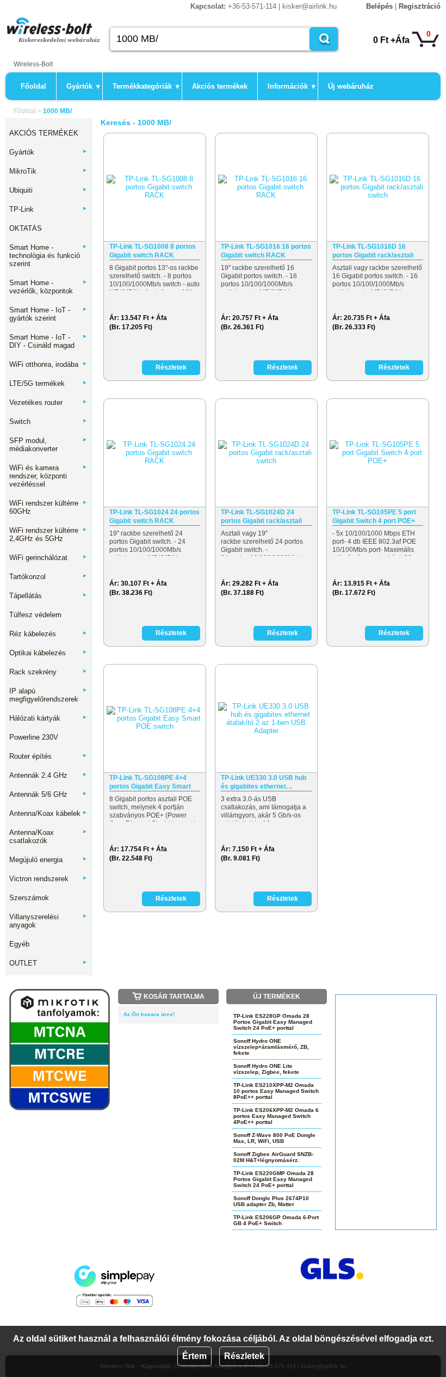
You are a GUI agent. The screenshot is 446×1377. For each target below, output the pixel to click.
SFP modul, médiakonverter (48, 445)
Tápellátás (48, 596)
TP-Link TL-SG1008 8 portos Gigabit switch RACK (152, 251)
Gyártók (83, 86)
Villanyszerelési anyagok (48, 921)
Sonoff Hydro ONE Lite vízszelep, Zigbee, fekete (266, 1069)
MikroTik (48, 171)
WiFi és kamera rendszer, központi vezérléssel (48, 476)
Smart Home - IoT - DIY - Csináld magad (48, 341)
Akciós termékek (219, 86)
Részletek (244, 1356)
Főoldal (33, 86)
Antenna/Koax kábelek (48, 813)
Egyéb (19, 944)
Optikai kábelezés (48, 653)
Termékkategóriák (146, 86)
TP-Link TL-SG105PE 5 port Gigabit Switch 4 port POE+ (374, 516)
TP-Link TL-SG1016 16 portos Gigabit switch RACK (266, 251)
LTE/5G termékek (48, 383)
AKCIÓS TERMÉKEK (43, 133)
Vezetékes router (48, 402)
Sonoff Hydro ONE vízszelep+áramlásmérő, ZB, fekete (271, 1047)
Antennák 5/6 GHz (48, 794)
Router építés (48, 756)
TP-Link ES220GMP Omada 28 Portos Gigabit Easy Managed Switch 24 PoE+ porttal (273, 1179)
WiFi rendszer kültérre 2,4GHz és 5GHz (48, 534)
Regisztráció (420, 6)
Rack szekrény (48, 672)
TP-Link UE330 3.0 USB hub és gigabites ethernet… (263, 782)
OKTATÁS (25, 228)
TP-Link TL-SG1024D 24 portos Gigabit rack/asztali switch (261, 516)
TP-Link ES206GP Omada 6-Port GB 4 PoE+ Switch (276, 1220)
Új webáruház (351, 86)
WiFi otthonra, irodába (48, 364)
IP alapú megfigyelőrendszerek (48, 695)
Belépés (379, 6)
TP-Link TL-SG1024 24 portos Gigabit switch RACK (154, 516)
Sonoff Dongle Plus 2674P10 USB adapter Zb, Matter (271, 1201)
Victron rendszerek (48, 879)
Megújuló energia (48, 860)
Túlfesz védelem (35, 615)
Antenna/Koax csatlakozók (48, 836)
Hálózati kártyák (48, 718)
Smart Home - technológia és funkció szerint (48, 255)
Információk (291, 86)
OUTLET (48, 963)
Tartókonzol (48, 577)
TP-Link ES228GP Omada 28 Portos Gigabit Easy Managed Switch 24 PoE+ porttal (272, 1022)
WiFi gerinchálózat (48, 558)
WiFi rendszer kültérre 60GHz (48, 507)
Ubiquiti (48, 190)
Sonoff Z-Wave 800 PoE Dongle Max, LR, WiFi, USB (274, 1138)
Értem (194, 1356)
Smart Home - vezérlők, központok (48, 287)
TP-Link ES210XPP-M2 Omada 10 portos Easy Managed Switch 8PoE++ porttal (276, 1091)
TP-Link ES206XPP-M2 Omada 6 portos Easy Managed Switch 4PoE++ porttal (276, 1116)
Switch (48, 421)
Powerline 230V (33, 737)
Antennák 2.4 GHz (48, 775)
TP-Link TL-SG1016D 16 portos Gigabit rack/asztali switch (372, 251)
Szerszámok (29, 898)
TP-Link (48, 209)
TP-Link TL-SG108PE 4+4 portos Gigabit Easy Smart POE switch (150, 782)
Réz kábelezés (48, 634)
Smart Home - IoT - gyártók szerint (48, 314)
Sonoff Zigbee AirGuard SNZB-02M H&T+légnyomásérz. (273, 1157)
